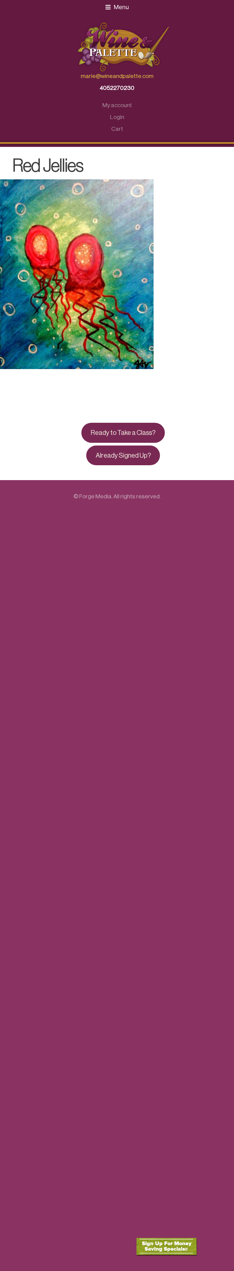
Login (117, 117)
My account (117, 105)
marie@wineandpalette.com (117, 76)
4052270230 (117, 88)
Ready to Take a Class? (123, 432)
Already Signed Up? (123, 455)
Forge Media (95, 496)
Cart (117, 129)
